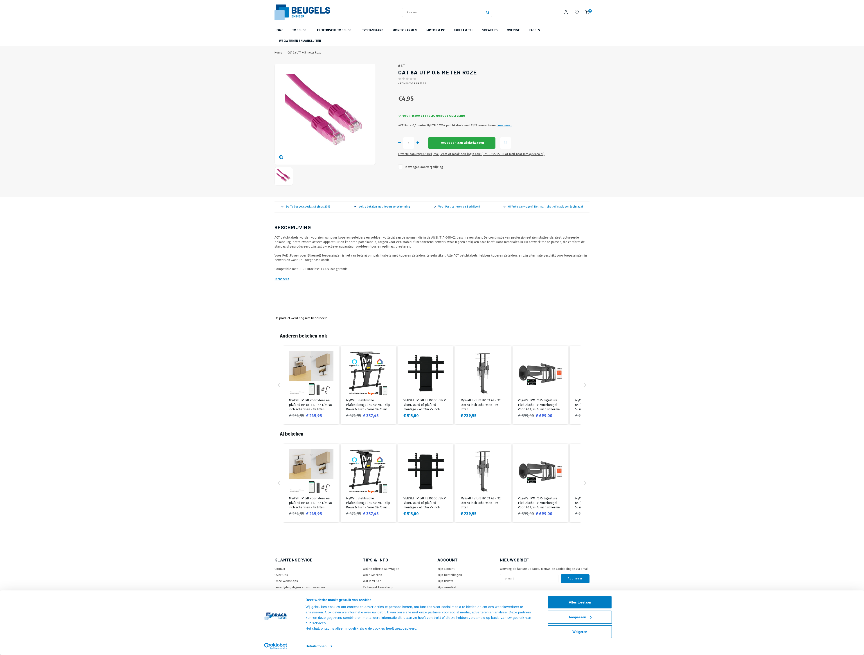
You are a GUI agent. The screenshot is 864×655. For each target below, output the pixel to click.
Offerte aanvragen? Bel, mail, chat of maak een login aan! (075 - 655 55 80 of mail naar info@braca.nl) (471, 154)
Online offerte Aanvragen (381, 569)
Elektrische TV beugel (335, 30)
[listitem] (311, 385)
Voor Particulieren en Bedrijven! (459, 206)
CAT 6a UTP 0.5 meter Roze (304, 52)
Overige (513, 30)
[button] (279, 385)
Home (278, 30)
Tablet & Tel (463, 30)
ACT (401, 65)
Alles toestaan (580, 602)
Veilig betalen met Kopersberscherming (384, 206)
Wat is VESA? (372, 581)
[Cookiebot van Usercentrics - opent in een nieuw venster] (275, 646)
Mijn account (445, 569)
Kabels (534, 30)
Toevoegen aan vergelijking (423, 167)
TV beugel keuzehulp (378, 587)
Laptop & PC (435, 30)
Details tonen (316, 646)
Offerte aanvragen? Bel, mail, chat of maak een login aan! (545, 206)
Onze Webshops (286, 581)
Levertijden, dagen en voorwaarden (299, 587)
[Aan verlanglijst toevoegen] (505, 143)
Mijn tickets (445, 581)
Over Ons (281, 575)
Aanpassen (577, 617)
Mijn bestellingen (449, 575)
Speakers (490, 30)
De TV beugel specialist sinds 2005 (308, 206)
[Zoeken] (487, 12)
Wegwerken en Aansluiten (300, 41)
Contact (279, 569)
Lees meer (504, 125)
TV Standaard (372, 30)
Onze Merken (372, 575)
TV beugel (300, 30)
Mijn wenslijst (446, 587)
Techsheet (281, 279)
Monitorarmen (404, 30)
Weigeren (579, 632)
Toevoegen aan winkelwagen (461, 143)
